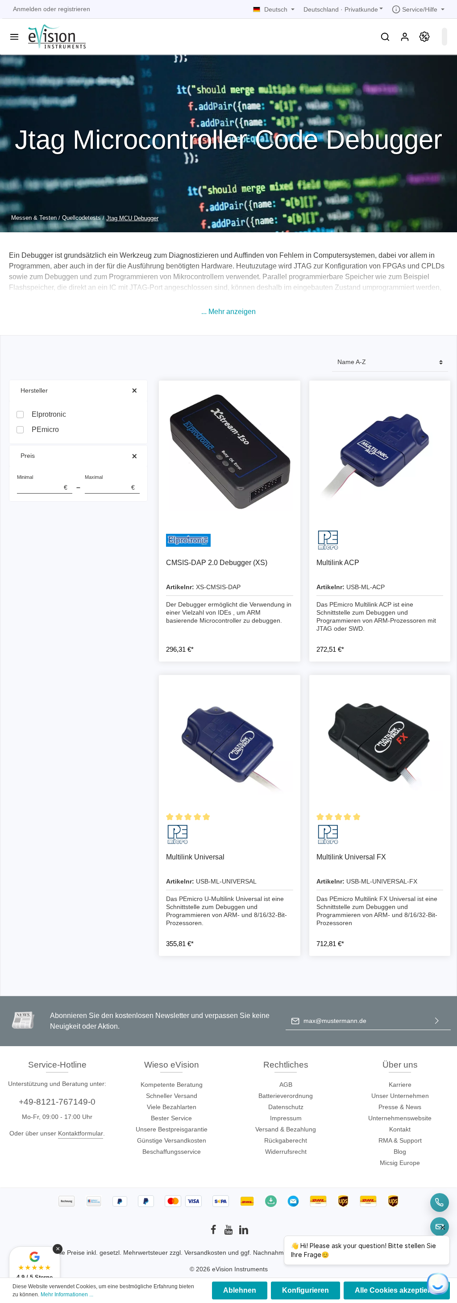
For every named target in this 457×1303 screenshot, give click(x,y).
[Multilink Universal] (229, 745)
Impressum (286, 1118)
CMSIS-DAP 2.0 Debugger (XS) (216, 562)
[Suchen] (385, 37)
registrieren (74, 9)
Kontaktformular (80, 1133)
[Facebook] (214, 1232)
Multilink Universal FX (351, 857)
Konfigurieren (305, 1290)
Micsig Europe (400, 1162)
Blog (400, 1151)
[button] (228, 311)
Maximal (110, 482)
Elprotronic (49, 414)
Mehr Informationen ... (67, 1294)
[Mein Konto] (405, 37)
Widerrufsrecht (286, 1151)
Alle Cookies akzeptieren (397, 1290)
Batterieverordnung (285, 1095)
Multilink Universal (195, 857)
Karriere (400, 1084)
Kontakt (400, 1129)
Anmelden (27, 9)
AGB (285, 1084)
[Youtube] (229, 1232)
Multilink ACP (337, 562)
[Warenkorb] (444, 37)
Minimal (42, 482)
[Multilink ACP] (379, 451)
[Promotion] (424, 37)
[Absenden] (437, 1021)
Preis (28, 455)
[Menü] (14, 37)
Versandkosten (205, 1252)
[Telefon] (439, 1202)
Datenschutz (285, 1106)
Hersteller (34, 390)
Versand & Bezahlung (285, 1129)
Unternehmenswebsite (400, 1118)
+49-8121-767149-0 (57, 1101)
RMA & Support (400, 1140)
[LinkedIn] (244, 1232)
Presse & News (399, 1106)
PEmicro (45, 429)
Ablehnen (239, 1290)
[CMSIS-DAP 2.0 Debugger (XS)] (229, 451)
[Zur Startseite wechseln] (56, 35)
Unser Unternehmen (400, 1095)
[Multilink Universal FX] (379, 745)
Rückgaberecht (285, 1140)
